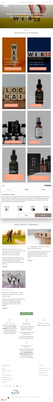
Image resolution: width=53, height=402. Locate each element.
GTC (3, 372)
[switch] (20, 209)
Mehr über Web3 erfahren (26, 21)
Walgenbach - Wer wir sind (45, 368)
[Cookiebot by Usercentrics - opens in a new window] (45, 186)
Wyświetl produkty (12, 68)
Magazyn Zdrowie (43, 372)
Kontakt (31, 357)
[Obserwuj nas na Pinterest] (13, 386)
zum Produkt (36, 105)
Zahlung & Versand (6, 377)
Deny (26, 215)
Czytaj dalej (4, 266)
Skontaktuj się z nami (43, 370)
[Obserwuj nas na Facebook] (3, 386)
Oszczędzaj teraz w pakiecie (39, 178)
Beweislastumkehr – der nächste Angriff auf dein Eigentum (12, 294)
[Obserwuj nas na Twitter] (6, 386)
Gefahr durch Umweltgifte (10, 246)
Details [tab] (26, 189)
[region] (26, 16)
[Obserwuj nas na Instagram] (10, 386)
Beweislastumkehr (8, 289)
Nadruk (3, 368)
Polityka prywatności (6, 370)
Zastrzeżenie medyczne (7, 379)
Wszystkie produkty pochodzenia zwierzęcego (14, 177)
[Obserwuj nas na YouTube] (17, 386)
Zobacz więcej (26, 313)
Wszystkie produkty (13, 141)
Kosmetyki (35, 141)
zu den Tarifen (11, 105)
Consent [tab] (9, 189)
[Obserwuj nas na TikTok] (21, 386)
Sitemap (4, 381)
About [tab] (43, 189)
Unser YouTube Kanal (43, 375)
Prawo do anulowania (6, 375)
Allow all (43, 215)
